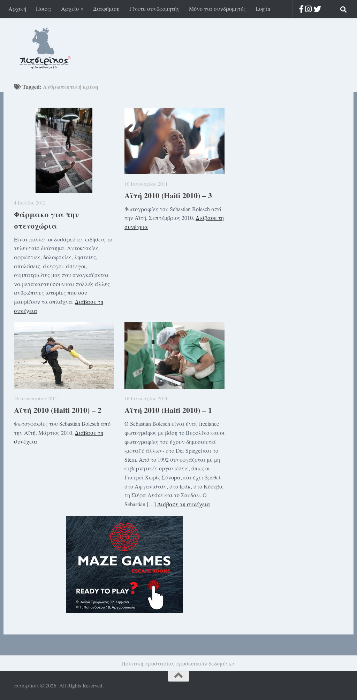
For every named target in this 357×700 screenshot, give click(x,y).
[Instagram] (308, 9)
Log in (263, 8)
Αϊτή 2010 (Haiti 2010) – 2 (57, 410)
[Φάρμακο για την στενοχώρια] (64, 150)
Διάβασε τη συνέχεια (183, 504)
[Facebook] (301, 9)
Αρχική (17, 8)
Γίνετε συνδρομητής (154, 8)
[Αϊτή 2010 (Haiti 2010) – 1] (174, 355)
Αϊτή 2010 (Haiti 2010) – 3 (168, 195)
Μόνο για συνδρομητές (217, 8)
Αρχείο (70, 8)
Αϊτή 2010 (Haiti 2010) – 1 (168, 410)
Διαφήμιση (106, 8)
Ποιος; (43, 8)
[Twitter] (317, 9)
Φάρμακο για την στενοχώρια (46, 219)
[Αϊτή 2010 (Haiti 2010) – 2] (64, 355)
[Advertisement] (287, 194)
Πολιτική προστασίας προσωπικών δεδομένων (178, 663)
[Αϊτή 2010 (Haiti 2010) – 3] (174, 141)
